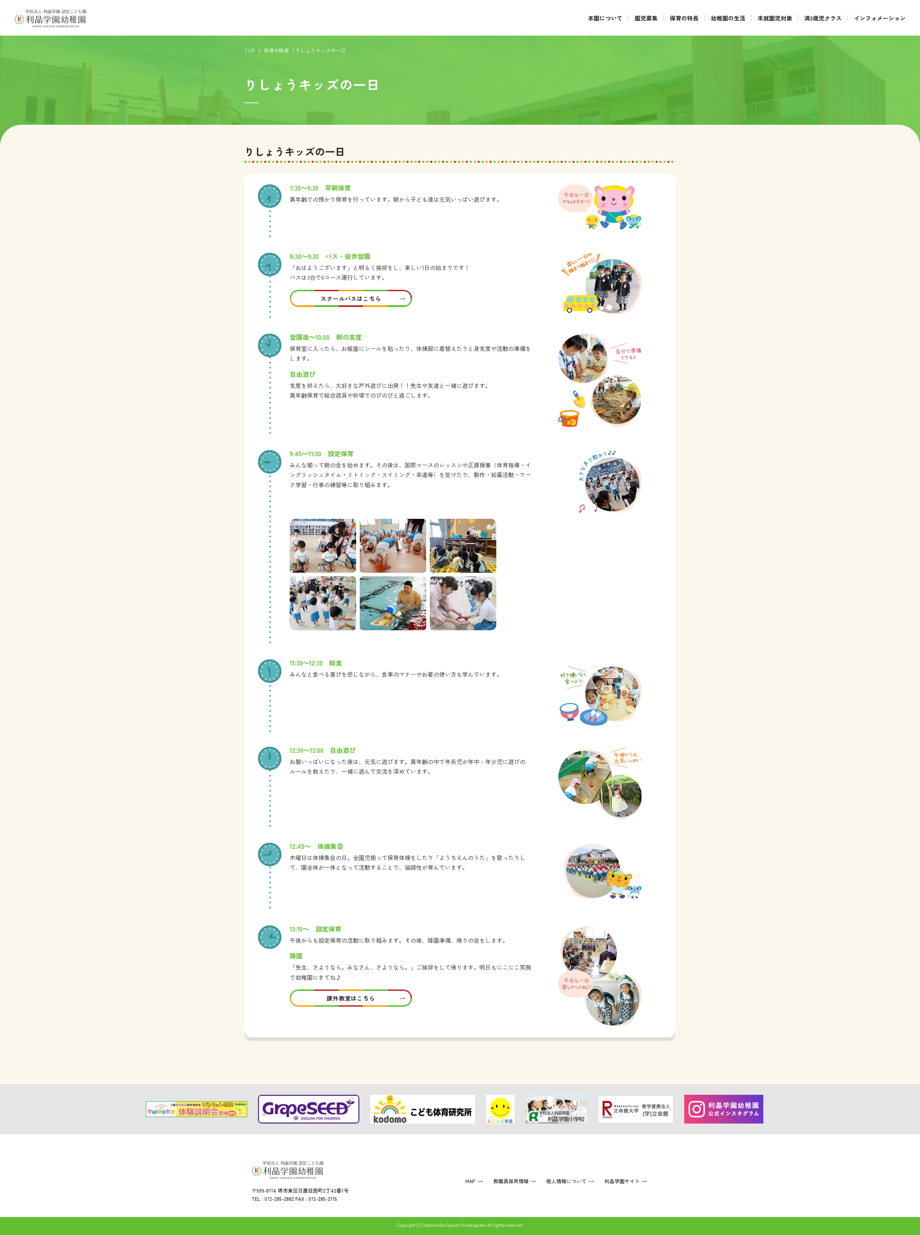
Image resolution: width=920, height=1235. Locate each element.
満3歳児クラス (823, 18)
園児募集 (646, 18)
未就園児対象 (775, 18)
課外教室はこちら (351, 998)
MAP (470, 1181)
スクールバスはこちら (351, 298)
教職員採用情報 (511, 1181)
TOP (249, 50)
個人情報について (566, 1181)
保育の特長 (684, 18)
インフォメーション (880, 18)
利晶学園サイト (622, 1181)
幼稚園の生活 (728, 18)
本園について (605, 18)
